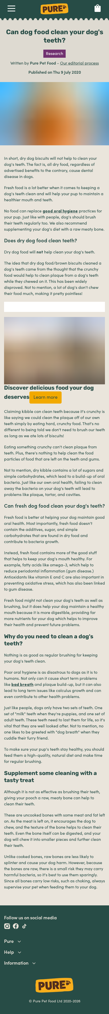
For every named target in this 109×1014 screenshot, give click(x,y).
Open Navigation (11, 9)
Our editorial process (79, 63)
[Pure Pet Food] (54, 15)
